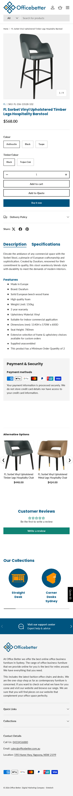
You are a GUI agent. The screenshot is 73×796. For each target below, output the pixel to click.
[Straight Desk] (18, 578)
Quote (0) (70, 594)
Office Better (15, 788)
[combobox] (36, 18)
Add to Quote (36, 193)
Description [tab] (14, 244)
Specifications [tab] (46, 244)
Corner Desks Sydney (51, 597)
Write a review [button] (36, 530)
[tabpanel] (36, 302)
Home (5, 29)
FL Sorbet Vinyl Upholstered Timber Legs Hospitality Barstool (36, 29)
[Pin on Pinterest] (27, 229)
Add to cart (36, 183)
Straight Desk (18, 595)
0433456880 (20, 742)
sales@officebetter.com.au (25, 748)
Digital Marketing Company (33, 788)
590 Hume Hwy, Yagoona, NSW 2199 (35, 754)
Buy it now (36, 202)
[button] (60, 7)
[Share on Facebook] (20, 229)
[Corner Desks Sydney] (51, 578)
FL (4, 104)
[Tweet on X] (13, 229)
